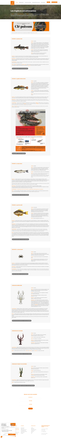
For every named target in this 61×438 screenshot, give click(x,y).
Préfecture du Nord (22, 432)
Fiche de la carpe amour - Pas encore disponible (20, 194)
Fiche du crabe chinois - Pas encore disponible (20, 274)
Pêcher (17, 2)
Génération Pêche (22, 428)
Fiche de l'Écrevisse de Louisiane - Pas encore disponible (21, 353)
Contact (32, 432)
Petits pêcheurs (43, 2)
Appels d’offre (32, 431)
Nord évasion (22, 433)
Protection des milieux (28, 2)
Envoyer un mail (44, 431)
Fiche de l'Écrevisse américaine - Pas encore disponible (21, 320)
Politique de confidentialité (33, 429)
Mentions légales (32, 428)
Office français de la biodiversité (24, 431)
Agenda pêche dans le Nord (36, 2)
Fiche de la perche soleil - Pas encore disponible (20, 239)
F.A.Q (31, 433)
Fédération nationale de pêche (23, 429)
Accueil (11, 8)
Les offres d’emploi (33, 430)
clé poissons (35, 32)
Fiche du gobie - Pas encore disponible (18, 153)
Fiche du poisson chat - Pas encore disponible (20, 68)
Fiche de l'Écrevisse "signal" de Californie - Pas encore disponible (23, 385)
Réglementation (21, 2)
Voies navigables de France (23, 430)
